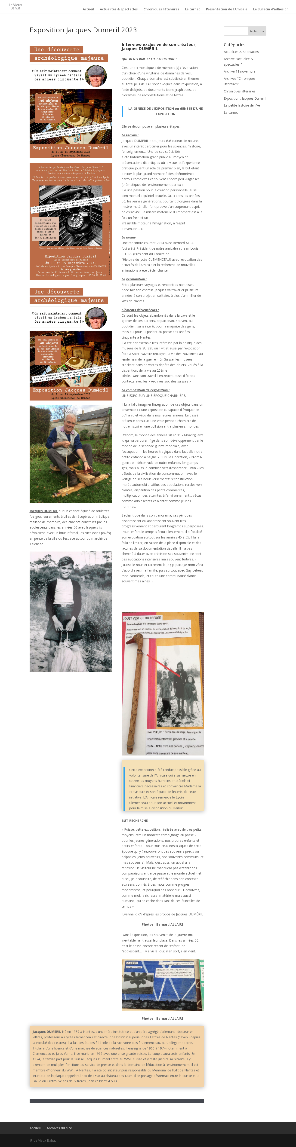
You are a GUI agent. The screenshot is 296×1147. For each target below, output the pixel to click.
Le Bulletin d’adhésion (271, 9)
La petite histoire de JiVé (242, 105)
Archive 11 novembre (240, 71)
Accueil (88, 9)
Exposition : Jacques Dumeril (245, 98)
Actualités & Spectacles (119, 9)
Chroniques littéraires (161, 9)
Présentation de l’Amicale (226, 9)
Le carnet (192, 9)
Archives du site (59, 1128)
